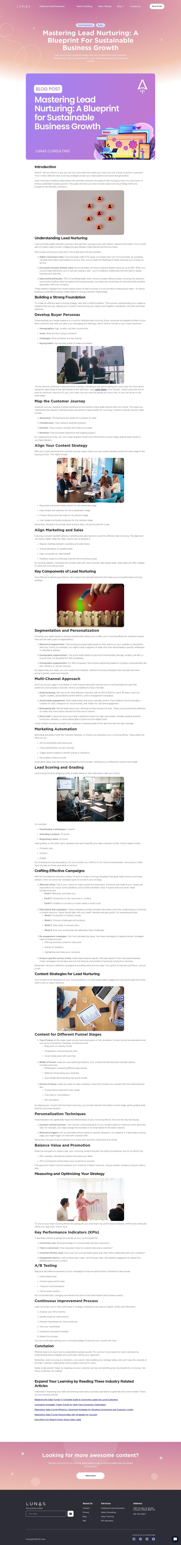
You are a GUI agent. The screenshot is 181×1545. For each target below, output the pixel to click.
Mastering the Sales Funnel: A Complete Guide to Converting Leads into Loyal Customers (76, 1399)
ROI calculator (107, 1521)
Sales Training (104, 6)
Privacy (86, 1512)
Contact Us (135, 6)
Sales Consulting (84, 6)
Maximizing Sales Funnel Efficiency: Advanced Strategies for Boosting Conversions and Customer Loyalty (84, 1409)
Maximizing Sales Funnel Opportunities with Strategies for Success (66, 1414)
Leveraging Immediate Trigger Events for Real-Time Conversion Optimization (70, 1404)
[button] (120, 6)
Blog (85, 1516)
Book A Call (157, 6)
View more (90, 1476)
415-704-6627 (139, 1514)
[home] (23, 6)
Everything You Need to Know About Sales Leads (58, 1419)
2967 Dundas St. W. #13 (144, 1509)
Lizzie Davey (101, 389)
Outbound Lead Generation (52, 6)
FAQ (84, 1521)
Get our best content (34, 1508)
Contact (86, 1508)
